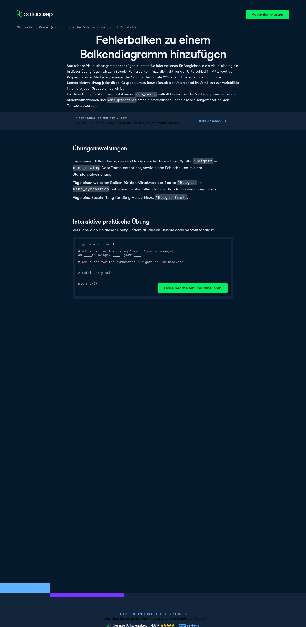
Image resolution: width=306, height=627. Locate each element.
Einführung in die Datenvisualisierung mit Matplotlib (95, 27)
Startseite (24, 27)
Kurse (43, 27)
